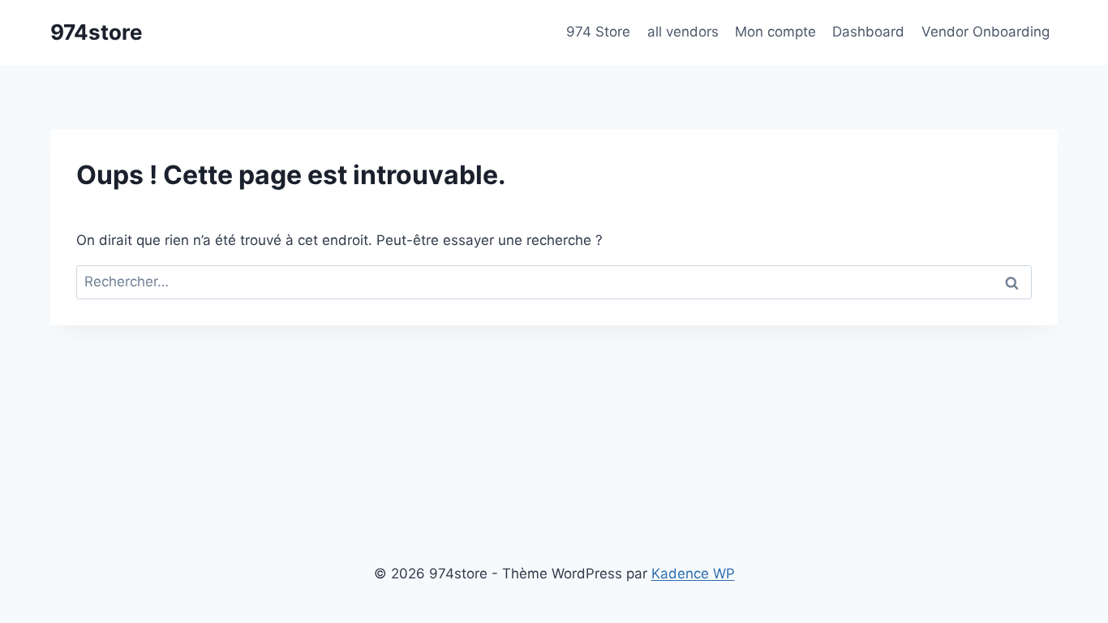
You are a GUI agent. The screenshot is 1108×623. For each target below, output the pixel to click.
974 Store (598, 32)
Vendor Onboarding (985, 32)
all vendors (683, 32)
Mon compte (775, 32)
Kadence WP (693, 573)
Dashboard (868, 32)
